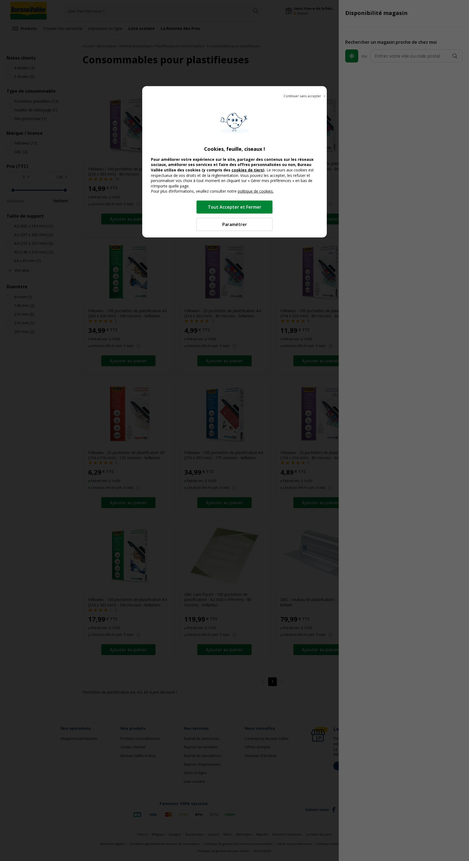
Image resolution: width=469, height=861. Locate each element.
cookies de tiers (247, 170)
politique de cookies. (256, 191)
